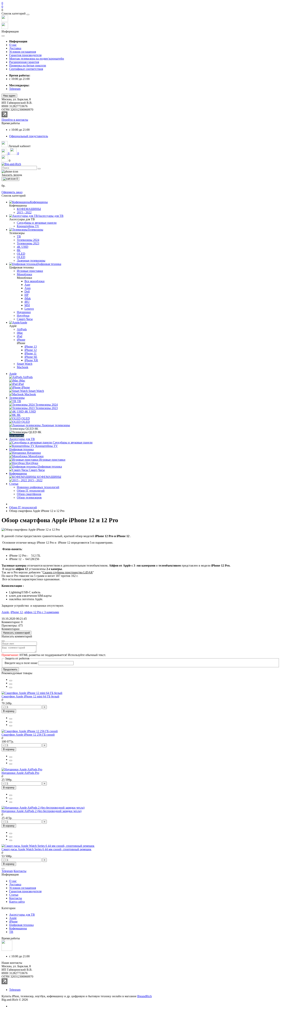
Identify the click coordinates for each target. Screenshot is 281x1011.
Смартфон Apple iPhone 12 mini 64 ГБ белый (30, 696)
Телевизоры (17, 397)
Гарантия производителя (25, 55)
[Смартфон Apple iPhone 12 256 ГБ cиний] (30, 731)
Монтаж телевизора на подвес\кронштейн (36, 58)
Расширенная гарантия (24, 62)
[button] (140, 10)
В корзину (9, 711)
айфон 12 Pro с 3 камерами (41, 612)
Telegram (14, 989)
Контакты (15, 898)
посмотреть (16, 435)
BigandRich (144, 996)
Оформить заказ (12, 192)
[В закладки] (10, 680)
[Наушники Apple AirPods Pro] (22, 769)
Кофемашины (18, 473)
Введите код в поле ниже (21, 663)
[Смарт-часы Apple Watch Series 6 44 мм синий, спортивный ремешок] (48, 845)
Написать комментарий (16, 632)
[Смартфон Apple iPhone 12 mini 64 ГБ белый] (32, 693)
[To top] (3, 868)
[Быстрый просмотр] (10, 687)
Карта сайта (17, 901)
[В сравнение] (10, 684)
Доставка (15, 48)
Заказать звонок (12, 175)
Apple (13, 373)
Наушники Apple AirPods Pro (20, 772)
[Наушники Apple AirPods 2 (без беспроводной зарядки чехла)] (43, 807)
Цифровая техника (21, 449)
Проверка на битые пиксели (27, 65)
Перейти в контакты (15, 119)
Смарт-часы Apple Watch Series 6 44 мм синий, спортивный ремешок (46, 849)
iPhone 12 (17, 612)
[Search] (39, 168)
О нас (13, 44)
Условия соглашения (22, 51)
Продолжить (10, 669)
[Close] (27, 14)
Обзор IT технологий (23, 507)
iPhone (13, 921)
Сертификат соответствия (26, 69)
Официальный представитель (28, 136)
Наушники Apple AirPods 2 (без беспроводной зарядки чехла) (41, 811)
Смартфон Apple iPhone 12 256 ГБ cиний (28, 734)
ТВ (11, 931)
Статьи (13, 483)
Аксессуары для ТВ (22, 439)
